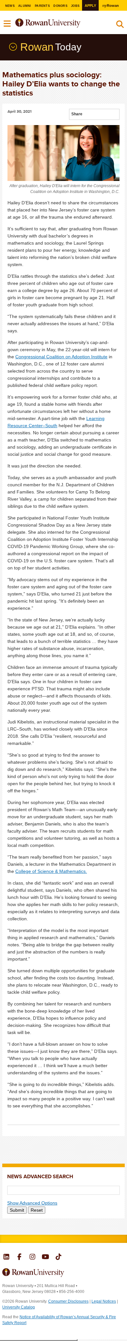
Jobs (75, 5)
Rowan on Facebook (19, 1257)
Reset (37, 1210)
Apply (90, 5)
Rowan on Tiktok (58, 1257)
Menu (7, 23)
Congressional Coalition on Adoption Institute (61, 356)
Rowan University (58, 23)
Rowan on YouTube (45, 1257)
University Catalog (18, 1307)
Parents (42, 5)
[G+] (88, 114)
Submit (17, 1210)
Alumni (24, 5)
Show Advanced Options (32, 1203)
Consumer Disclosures (68, 1301)
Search (120, 25)
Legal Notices (104, 1301)
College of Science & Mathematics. (51, 871)
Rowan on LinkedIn (6, 1257)
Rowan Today (12, 46)
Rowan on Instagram (32, 1257)
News (10, 5)
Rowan (110, 5)
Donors (60, 5)
